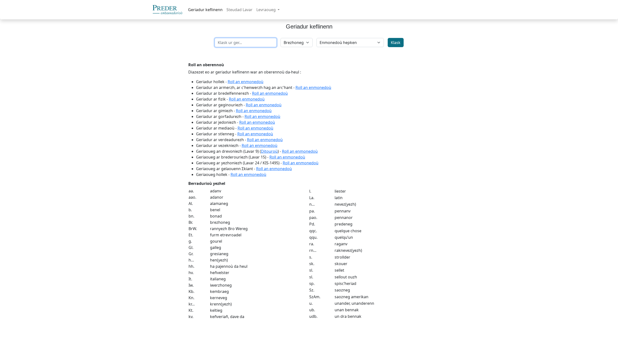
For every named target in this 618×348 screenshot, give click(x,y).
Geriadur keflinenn (205, 9)
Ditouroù (269, 151)
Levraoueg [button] (266, 9)
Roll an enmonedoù (245, 81)
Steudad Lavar (239, 9)
